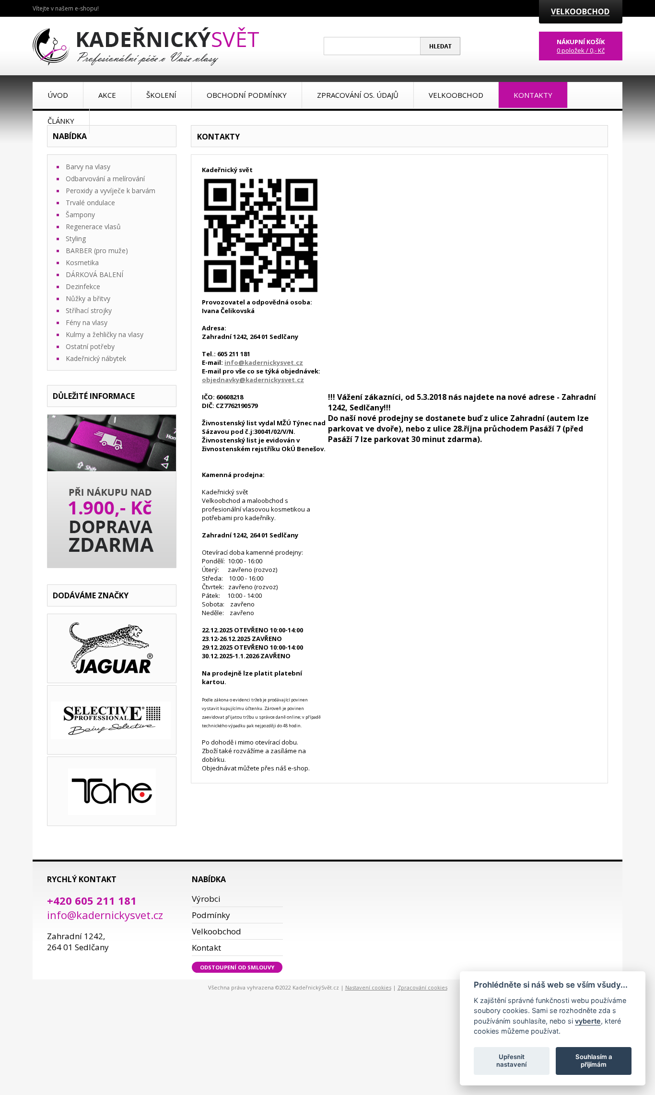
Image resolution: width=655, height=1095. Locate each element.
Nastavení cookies (368, 987)
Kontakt (206, 947)
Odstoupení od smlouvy (237, 967)
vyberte (588, 1020)
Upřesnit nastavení (511, 1060)
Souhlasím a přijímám (593, 1060)
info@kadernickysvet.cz (263, 362)
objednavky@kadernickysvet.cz (253, 379)
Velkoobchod (216, 931)
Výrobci (206, 898)
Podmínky (211, 914)
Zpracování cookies (422, 987)
